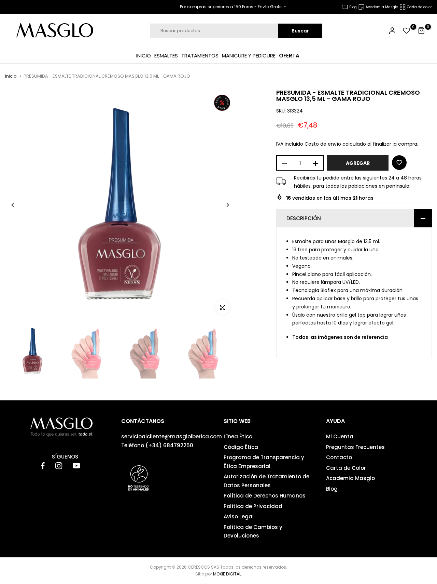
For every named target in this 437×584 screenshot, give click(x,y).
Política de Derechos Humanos (265, 495)
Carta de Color (346, 468)
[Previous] (18, 205)
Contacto (339, 457)
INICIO (143, 55)
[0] (406, 31)
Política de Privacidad (253, 506)
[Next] (222, 205)
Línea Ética (238, 436)
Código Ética (241, 447)
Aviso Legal (239, 516)
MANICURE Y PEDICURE (249, 55)
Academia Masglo (350, 478)
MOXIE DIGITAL (227, 574)
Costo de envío (323, 144)
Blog (332, 488)
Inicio (11, 76)
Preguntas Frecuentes (355, 447)
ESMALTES (166, 55)
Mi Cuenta (339, 436)
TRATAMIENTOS (199, 55)
